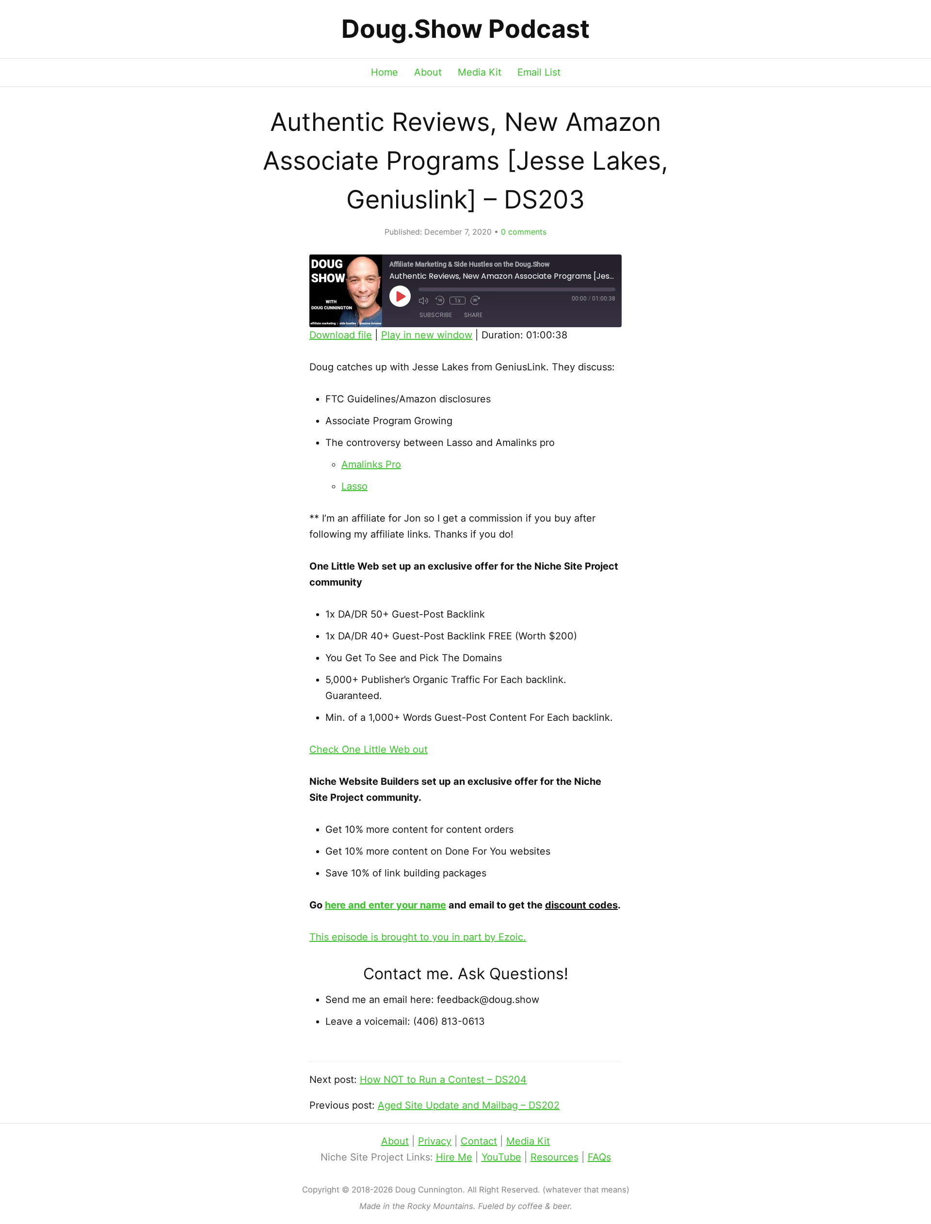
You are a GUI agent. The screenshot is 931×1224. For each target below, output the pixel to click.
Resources (554, 1157)
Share (473, 315)
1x (457, 300)
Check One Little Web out (368, 749)
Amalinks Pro (371, 464)
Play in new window (426, 335)
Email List (539, 72)
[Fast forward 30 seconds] (476, 300)
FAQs (599, 1157)
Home (384, 72)
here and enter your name (385, 905)
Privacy (434, 1141)
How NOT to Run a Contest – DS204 (443, 1079)
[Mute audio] (424, 300)
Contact (479, 1141)
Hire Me (454, 1157)
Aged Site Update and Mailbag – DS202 (469, 1105)
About (428, 72)
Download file (340, 335)
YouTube (501, 1157)
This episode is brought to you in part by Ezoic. (417, 937)
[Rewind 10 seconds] (440, 300)
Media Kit (479, 72)
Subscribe (435, 315)
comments (523, 232)
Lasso (354, 486)
